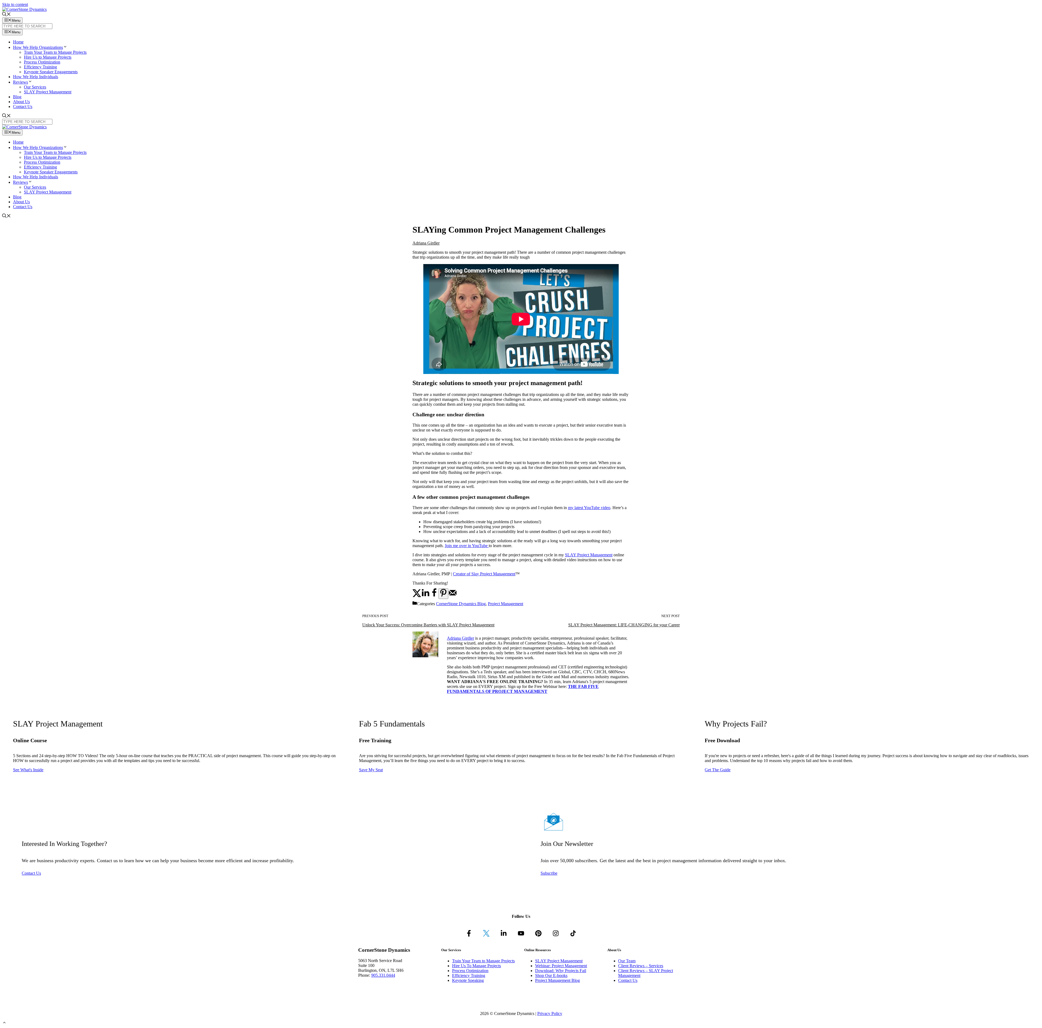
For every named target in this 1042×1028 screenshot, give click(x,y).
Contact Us (22, 106)
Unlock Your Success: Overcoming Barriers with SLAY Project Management (428, 625)
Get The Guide (717, 769)
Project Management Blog (557, 980)
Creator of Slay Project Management (484, 574)
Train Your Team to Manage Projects (55, 52)
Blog (17, 96)
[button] (65, 47)
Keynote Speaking (468, 980)
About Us (21, 101)
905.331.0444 (383, 975)
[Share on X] (416, 596)
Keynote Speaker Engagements (51, 71)
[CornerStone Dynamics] (24, 127)
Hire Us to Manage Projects (47, 57)
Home (18, 42)
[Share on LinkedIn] (425, 596)
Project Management (505, 603)
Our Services (35, 87)
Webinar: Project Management (561, 965)
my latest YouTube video (589, 507)
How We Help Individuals (35, 76)
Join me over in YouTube (467, 545)
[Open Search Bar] (6, 14)
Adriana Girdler (426, 243)
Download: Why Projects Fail (560, 970)
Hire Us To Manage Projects (476, 965)
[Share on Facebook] (434, 596)
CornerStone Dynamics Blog (461, 603)
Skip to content (15, 4)
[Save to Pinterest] (443, 593)
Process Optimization (42, 62)
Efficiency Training (40, 67)
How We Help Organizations (38, 47)
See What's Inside (28, 769)
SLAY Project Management (47, 92)
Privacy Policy (549, 1013)
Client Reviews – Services (640, 965)
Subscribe (549, 873)
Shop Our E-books (551, 975)
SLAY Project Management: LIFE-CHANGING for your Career (624, 625)
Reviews (20, 82)
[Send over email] (452, 596)
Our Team (627, 961)
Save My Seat (371, 769)
